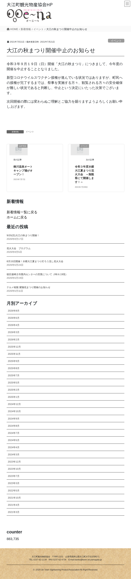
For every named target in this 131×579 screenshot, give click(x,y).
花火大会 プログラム (19, 248)
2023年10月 (14, 468)
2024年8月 (13, 425)
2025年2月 (13, 389)
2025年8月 (13, 368)
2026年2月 (13, 339)
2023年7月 (13, 476)
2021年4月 (13, 505)
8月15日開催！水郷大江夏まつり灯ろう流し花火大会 (35, 261)
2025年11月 (14, 354)
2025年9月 (13, 361)
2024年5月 (13, 440)
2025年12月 (14, 346)
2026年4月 (13, 325)
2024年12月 (14, 404)
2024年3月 (13, 454)
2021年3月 (13, 512)
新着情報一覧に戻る (22, 212)
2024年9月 (13, 418)
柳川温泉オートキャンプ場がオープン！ (23, 170)
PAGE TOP (124, 559)
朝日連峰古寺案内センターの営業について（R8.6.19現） (37, 274)
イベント (116, 40)
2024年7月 (13, 433)
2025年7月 (13, 375)
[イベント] (80, 149)
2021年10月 (14, 497)
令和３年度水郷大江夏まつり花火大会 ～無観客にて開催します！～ (84, 174)
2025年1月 (13, 397)
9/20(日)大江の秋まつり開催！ (23, 235)
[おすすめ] (18, 149)
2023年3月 (13, 483)
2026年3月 (13, 332)
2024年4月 (13, 447)
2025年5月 (13, 382)
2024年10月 (14, 411)
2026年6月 (13, 317)
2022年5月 (13, 490)
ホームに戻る (17, 217)
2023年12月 (14, 461)
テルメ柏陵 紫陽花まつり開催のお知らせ (28, 287)
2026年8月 (13, 310)
